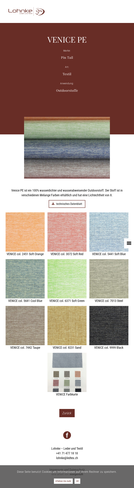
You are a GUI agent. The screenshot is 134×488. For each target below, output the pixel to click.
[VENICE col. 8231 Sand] (67, 328)
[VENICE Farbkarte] (67, 375)
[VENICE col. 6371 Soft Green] (67, 281)
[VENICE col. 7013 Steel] (108, 281)
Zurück (67, 413)
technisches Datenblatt (69, 204)
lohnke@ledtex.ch (67, 458)
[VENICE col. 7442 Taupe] (25, 328)
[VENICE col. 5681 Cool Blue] (25, 281)
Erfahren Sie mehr (63, 481)
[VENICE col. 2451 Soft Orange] (25, 234)
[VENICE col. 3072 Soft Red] (67, 234)
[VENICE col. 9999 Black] (108, 328)
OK (77, 481)
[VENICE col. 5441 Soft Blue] (108, 234)
